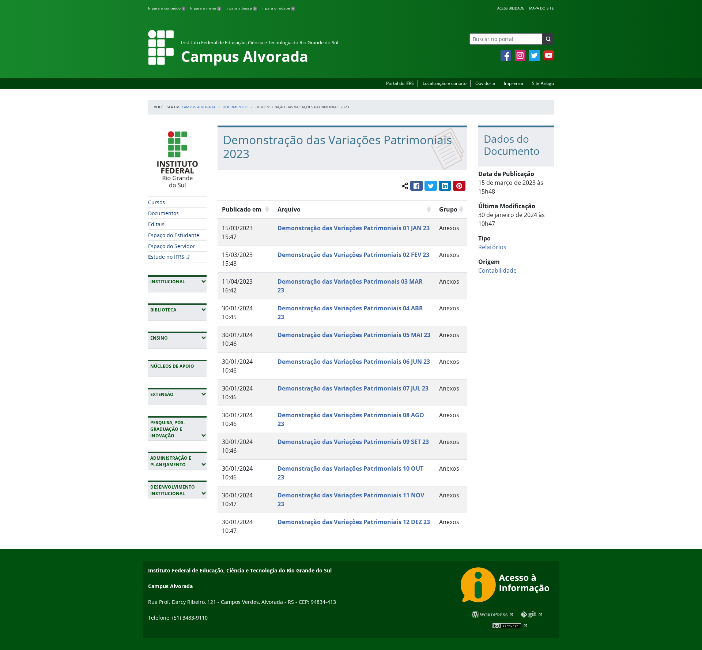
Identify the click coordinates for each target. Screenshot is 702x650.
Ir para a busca (241, 8)
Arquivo (289, 209)
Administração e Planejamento (178, 461)
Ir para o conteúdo (166, 8)
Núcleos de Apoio (172, 366)
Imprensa (513, 83)
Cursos (156, 202)
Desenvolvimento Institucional (178, 490)
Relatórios (492, 247)
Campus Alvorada (198, 106)
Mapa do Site (541, 8)
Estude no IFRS (166, 256)
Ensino (178, 338)
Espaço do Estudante (173, 235)
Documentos (235, 106)
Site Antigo (543, 83)
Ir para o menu (205, 8)
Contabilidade (497, 270)
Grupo (448, 209)
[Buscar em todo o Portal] (548, 39)
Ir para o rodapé (277, 8)
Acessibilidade (510, 8)
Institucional (178, 281)
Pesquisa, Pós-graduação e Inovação (178, 429)
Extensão (178, 394)
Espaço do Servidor (171, 246)
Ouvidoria (485, 83)
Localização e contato (445, 83)
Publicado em (241, 209)
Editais (156, 224)
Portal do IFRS (400, 83)
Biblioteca (178, 309)
